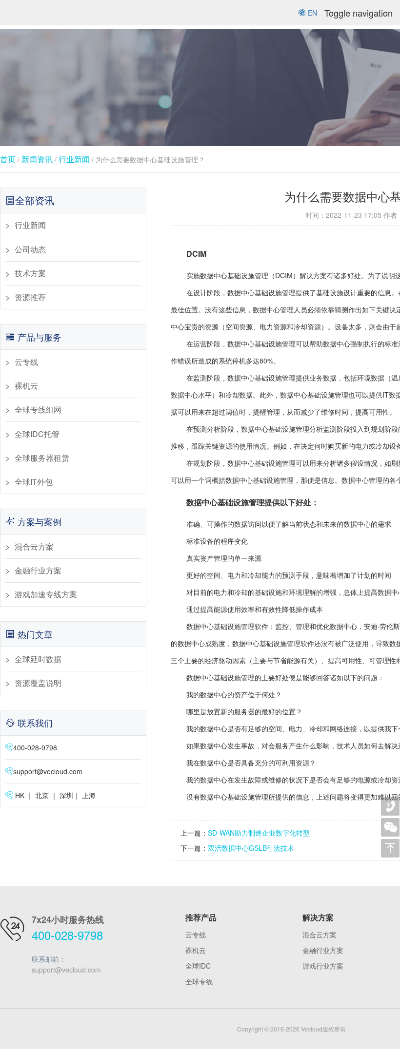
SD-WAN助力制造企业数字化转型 (259, 833)
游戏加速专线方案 (46, 594)
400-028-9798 (67, 934)
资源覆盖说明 (38, 682)
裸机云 (26, 385)
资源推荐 (30, 297)
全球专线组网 (38, 409)
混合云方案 (34, 546)
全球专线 (199, 981)
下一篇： (194, 848)
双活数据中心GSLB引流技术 (251, 848)
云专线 (26, 361)
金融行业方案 (38, 570)
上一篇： (194, 833)
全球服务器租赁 (42, 457)
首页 (8, 159)
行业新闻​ (74, 159)
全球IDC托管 (37, 433)
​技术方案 (30, 273)
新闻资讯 (37, 159)
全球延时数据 (38, 659)
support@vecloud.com (47, 771)
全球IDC (198, 966)
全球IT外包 (34, 481)
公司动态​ (30, 249)
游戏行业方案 (322, 966)
